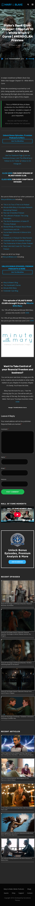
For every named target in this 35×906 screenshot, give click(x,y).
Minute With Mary (10, 288)
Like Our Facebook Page (14, 155)
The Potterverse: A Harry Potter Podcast (18, 243)
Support (21, 893)
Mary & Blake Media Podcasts (14, 889)
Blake (24, 45)
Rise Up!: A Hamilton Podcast (13, 213)
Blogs (29, 889)
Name (3, 457)
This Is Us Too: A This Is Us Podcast (16, 205)
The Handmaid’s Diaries (12, 285)
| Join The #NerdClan (23, 158)
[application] (17, 59)
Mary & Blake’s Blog (10, 282)
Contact (30, 893)
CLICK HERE (7, 173)
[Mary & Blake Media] (12, 4)
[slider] (31, 60)
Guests (6, 893)
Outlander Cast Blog (10, 291)
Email (3, 468)
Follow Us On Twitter (12, 161)
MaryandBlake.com (8, 199)
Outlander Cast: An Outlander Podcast (17, 241)
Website (3, 479)
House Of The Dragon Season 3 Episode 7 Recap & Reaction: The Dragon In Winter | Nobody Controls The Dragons (16, 634)
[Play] (2, 59)
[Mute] (27, 59)
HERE (27, 313)
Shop (13, 893)
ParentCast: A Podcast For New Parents (17, 238)
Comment (5, 429)
